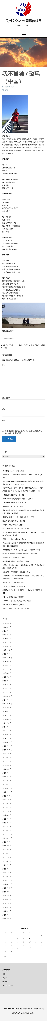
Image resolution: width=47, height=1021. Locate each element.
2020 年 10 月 (7, 888)
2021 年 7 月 (7, 853)
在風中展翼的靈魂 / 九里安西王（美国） (17, 561)
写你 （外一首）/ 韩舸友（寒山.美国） (16, 608)
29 (41, 948)
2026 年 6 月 (7, 631)
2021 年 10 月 (7, 842)
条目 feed (6, 978)
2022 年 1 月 (7, 830)
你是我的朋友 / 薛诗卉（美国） (14, 605)
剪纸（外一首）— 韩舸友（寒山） (15, 539)
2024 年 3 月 (7, 731)
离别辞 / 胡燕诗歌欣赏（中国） (14, 525)
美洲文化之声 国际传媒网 (23, 21)
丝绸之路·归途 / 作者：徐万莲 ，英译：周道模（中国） (22, 550)
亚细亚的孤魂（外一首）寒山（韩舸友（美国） (19, 517)
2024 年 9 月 (7, 708)
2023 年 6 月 (7, 765)
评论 (4, 365)
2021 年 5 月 (7, 861)
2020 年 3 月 (7, 915)
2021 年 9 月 (7, 846)
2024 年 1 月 (7, 738)
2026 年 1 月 (7, 646)
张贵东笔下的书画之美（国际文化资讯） (17, 572)
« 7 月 (5, 957)
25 (17, 948)
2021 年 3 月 (7, 869)
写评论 (5, 90)
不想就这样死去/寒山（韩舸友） (14, 495)
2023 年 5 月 (7, 769)
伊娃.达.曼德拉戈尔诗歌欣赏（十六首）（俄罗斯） (20, 554)
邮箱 (4, 409)
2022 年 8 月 (7, 804)
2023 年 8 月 (7, 758)
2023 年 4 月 (7, 773)
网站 (3, 420)
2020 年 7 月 (7, 900)
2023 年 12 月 (7, 742)
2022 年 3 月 (7, 823)
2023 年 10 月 (7, 750)
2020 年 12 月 (7, 880)
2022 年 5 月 (7, 815)
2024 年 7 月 (7, 715)
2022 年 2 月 (7, 827)
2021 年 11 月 (7, 838)
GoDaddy (40, 1009)
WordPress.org (8, 985)
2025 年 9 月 (7, 662)
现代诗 (11, 338)
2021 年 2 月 (7, 873)
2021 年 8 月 (7, 850)
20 (29, 945)
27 (29, 948)
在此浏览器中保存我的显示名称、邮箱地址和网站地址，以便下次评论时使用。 (23, 432)
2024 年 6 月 (7, 719)
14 (35, 942)
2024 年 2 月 (7, 735)
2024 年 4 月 (7, 727)
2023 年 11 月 (7, 746)
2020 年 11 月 (7, 884)
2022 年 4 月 (7, 819)
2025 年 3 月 (7, 685)
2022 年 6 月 (7, 811)
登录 (4, 974)
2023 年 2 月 (7, 781)
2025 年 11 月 (7, 654)
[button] (24, 33)
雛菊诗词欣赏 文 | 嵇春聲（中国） (14, 557)
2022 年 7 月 (7, 807)
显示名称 (6, 398)
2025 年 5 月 (7, 677)
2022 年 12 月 (7, 788)
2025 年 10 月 (7, 658)
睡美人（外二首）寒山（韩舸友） (14, 521)
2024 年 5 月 (7, 723)
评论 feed (6, 982)
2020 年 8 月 (7, 896)
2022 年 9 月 (7, 800)
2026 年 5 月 (7, 635)
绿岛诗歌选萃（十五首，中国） (14, 506)
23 (5, 948)
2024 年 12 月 (7, 696)
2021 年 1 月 (7, 877)
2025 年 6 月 (7, 673)
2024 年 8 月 (7, 711)
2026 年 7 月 (7, 627)
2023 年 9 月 (7, 754)
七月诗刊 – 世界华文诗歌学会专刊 (14, 586)
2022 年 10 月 (7, 796)
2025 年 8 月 (7, 665)
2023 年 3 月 (7, 777)
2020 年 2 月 (7, 919)
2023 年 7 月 (7, 761)
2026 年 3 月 (7, 642)
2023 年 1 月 (7, 784)
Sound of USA (8, 86)
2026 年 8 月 (7, 623)
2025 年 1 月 (7, 692)
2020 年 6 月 (7, 903)
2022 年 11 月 (7, 792)
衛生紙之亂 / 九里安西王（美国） (14, 582)
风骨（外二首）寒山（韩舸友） (14, 597)
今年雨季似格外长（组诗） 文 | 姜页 (15, 502)
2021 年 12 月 (7, 834)
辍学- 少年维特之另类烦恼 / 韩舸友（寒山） (18, 499)
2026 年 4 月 (7, 638)
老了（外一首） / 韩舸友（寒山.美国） (16, 528)
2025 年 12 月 (7, 650)
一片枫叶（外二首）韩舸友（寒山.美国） (17, 601)
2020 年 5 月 (7, 907)
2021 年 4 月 (7, 865)
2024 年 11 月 (7, 700)
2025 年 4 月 (7, 681)
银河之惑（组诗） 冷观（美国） (14, 471)
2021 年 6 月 (7, 857)
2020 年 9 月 (7, 892)
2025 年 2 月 (7, 688)
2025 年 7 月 (7, 669)
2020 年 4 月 (7, 911)
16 (5, 945)
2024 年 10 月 (7, 704)
